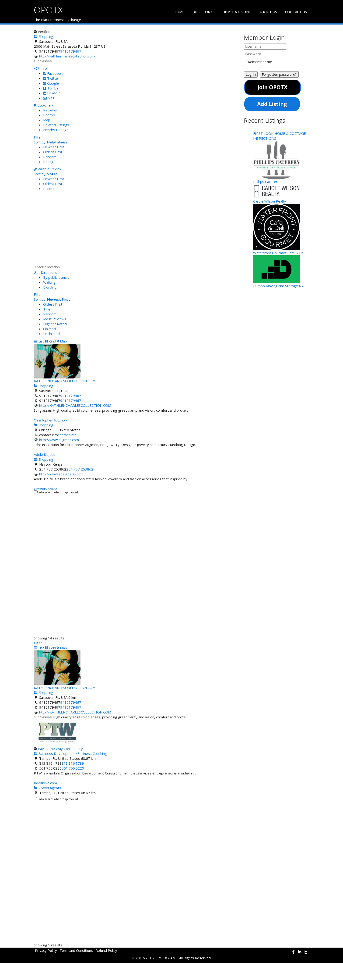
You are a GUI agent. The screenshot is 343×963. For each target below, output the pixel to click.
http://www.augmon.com (59, 439)
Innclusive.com (45, 783)
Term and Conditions (76, 950)
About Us (268, 11)
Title (46, 309)
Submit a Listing (235, 11)
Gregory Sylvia (45, 488)
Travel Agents (49, 787)
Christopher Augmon (50, 420)
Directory (202, 11)
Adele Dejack (44, 454)
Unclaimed (51, 333)
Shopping (45, 36)
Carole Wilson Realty (269, 201)
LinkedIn (53, 93)
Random (49, 156)
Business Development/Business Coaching (72, 753)
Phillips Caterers (266, 181)
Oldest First (52, 152)
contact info (67, 434)
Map (46, 120)
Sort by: (51, 142)
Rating (48, 161)
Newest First (53, 147)
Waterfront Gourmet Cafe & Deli (279, 252)
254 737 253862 (79, 469)
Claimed (49, 328)
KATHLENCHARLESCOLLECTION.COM (64, 380)
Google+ (53, 83)
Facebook (54, 73)
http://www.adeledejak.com (61, 474)
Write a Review (49, 169)
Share (42, 68)
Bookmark (44, 105)
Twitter (52, 78)
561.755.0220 (73, 768)
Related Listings (56, 124)
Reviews (50, 110)
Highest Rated (55, 323)
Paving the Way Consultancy (60, 748)
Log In (251, 74)
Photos (49, 115)
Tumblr (52, 88)
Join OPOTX (272, 87)
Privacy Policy (46, 950)
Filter (38, 137)
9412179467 (70, 51)
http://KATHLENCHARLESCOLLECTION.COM (75, 405)
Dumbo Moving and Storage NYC (279, 285)
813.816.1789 (73, 763)
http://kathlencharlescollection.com (67, 56)
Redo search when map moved (57, 492)
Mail (50, 98)
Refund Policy (106, 950)
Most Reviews (54, 319)
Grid (52, 341)
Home (179, 11)
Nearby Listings (55, 129)
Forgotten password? (279, 74)
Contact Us (296, 11)
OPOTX (48, 10)
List (40, 341)
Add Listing (272, 104)
